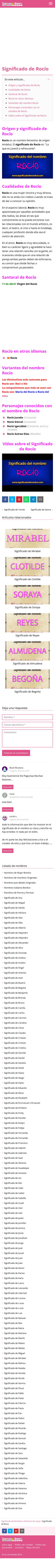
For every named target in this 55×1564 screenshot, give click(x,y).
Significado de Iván (13, 1212)
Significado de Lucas (14, 1303)
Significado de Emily (14, 1112)
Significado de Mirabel (15, 1358)
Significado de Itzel (13, 1207)
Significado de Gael (13, 1157)
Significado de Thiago (14, 1473)
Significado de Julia (13, 1263)
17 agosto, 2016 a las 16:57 (19, 771)
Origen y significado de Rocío (24, 85)
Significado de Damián (15, 1052)
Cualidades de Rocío (19, 89)
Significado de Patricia (15, 1403)
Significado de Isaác (13, 1187)
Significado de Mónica (14, 1363)
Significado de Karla (13, 1278)
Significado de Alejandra (16, 932)
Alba (5, 396)
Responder (7, 787)
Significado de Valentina (16, 1478)
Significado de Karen (14, 1268)
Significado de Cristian (15, 1037)
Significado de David (14, 1067)
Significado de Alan (13, 917)
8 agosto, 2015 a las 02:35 (18, 819)
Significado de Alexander (16, 942)
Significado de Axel (13, 977)
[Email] (40, 499)
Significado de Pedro (14, 1418)
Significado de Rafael (14, 1423)
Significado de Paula (14, 1408)
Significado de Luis (13, 1313)
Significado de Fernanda (16, 1132)
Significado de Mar (13, 1323)
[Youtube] (16, 1531)
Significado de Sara (13, 1453)
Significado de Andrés (14, 962)
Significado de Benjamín (16, 992)
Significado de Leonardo (16, 1288)
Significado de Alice (13, 947)
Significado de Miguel (14, 1353)
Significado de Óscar (14, 1388)
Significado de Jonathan (15, 1238)
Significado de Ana (13, 897)
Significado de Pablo (14, 1393)
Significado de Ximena (15, 1503)
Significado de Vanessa (15, 1488)
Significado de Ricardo (15, 1428)
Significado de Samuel (15, 1438)
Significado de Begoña (15, 987)
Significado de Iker (13, 1182)
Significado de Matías (14, 1348)
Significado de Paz (13, 1413)
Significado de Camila (14, 1007)
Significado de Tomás (14, 509)
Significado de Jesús (14, 1233)
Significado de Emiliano (15, 1107)
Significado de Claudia (15, 1032)
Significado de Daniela (15, 1062)
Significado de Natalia (14, 1368)
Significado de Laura (14, 1283)
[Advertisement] (27, 36)
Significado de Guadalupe (16, 1168)
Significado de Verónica (15, 1493)
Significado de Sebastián (16, 1458)
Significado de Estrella (15, 1117)
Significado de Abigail (14, 902)
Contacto (19, 1547)
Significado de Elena (14, 1092)
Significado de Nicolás (14, 1373)
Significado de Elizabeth (15, 1097)
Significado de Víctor (14, 1498)
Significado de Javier (14, 1218)
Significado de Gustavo (15, 1172)
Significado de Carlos (14, 1012)
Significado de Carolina (15, 1022)
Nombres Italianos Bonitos (17, 887)
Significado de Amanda (15, 952)
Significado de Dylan (14, 1082)
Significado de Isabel (14, 1193)
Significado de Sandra (14, 1443)
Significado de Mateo (14, 1343)
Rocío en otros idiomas (20, 98)
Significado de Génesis (15, 1162)
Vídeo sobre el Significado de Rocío (27, 115)
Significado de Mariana (15, 1333)
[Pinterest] (19, 499)
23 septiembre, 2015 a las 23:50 (21, 797)
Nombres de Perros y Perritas (19, 892)
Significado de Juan (13, 1258)
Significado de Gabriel (14, 1147)
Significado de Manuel (15, 1318)
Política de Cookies (24, 1544)
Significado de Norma (14, 1383)
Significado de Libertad (15, 1293)
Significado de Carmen (15, 1017)
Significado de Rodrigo (15, 1433)
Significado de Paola (14, 1398)
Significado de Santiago (15, 1448)
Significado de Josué (14, 1253)
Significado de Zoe (13, 1508)
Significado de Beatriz (14, 982)
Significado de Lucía (13, 1308)
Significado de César (14, 1027)
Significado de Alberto (15, 927)
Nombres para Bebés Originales (20, 882)
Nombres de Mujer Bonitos (17, 872)
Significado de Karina (14, 1273)
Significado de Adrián (14, 907)
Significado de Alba (13, 922)
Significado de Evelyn (14, 1122)
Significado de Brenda (15, 997)
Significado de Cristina (15, 1047)
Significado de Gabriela (15, 1152)
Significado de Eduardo (15, 1087)
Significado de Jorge (14, 1242)
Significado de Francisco (16, 1142)
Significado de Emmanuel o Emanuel (22, 1102)
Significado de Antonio (15, 972)
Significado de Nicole (14, 1378)
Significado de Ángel (14, 967)
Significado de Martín (14, 1338)
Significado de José (13, 1248)
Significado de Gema (41, 509)
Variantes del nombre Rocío (23, 102)
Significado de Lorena (14, 1298)
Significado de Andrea (15, 957)
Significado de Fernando (16, 1138)
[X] (12, 499)
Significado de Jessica (14, 1228)
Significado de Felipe (14, 1127)
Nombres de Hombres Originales (20, 877)
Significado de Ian (12, 1177)
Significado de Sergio (14, 1463)
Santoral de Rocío (17, 94)
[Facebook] (5, 499)
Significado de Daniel (14, 1057)
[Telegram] (33, 499)
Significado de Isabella (15, 1198)
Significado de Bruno (14, 1002)
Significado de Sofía (13, 1468)
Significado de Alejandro (16, 937)
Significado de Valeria (14, 1483)
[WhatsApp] (26, 499)
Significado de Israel (14, 1203)
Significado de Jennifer (15, 1223)
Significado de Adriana (15, 912)
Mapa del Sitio (33, 1547)
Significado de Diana (14, 1072)
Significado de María (14, 1328)
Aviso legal (7, 1544)
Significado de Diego (14, 1077)
